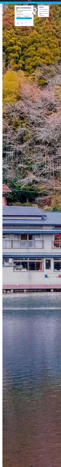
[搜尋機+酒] (1, 9)
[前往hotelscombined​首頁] (5, 2)
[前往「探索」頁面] (1, 10)
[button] (60, 1)
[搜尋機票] (1, 5)
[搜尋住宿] (1, 6)
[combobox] (19, 12)
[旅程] (1, 13)
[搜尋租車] (1, 8)
